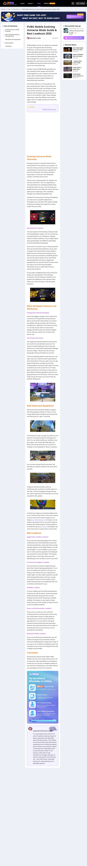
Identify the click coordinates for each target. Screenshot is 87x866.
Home (22, 3)
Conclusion (8, 46)
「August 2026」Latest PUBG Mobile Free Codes (78, 62)
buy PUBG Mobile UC (38, 520)
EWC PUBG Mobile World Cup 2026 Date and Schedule (78, 49)
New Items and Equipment (13, 39)
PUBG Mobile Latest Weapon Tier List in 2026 (78, 75)
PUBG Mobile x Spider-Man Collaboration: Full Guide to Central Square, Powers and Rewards (78, 68)
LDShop (3, 9)
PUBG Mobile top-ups (49, 109)
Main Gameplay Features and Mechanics (12, 35)
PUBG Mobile (16, 9)
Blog (39, 3)
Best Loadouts (9, 43)
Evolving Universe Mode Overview (12, 30)
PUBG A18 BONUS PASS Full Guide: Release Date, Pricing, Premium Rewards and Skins (78, 55)
